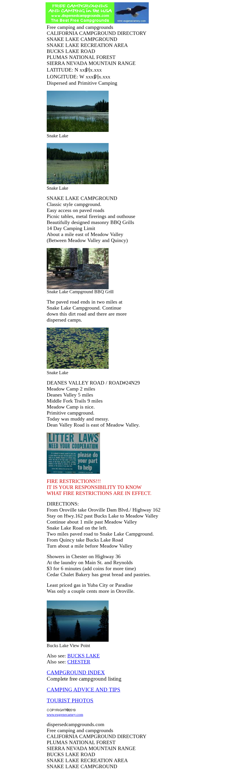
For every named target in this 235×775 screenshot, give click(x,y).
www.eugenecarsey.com (65, 714)
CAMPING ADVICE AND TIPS (83, 690)
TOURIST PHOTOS (70, 700)
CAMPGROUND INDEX (76, 672)
